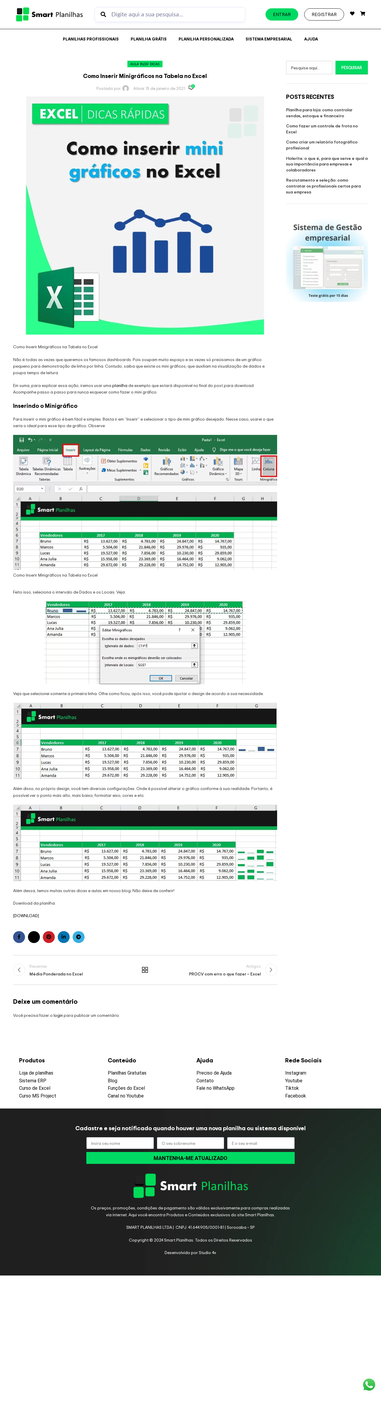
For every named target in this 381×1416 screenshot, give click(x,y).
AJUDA (311, 39)
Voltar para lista (145, 970)
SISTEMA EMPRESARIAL (269, 39)
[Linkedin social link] (64, 937)
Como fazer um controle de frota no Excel (322, 129)
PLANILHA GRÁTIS (149, 39)
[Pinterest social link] (49, 937)
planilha (119, 385)
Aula (134, 64)
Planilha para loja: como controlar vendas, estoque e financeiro (319, 112)
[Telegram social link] (79, 937)
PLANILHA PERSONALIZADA (206, 39)
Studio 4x (207, 1252)
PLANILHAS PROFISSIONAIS (91, 39)
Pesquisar (351, 67)
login (58, 1015)
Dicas (155, 64)
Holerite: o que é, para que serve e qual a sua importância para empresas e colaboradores (327, 164)
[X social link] (34, 937)
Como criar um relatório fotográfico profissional (321, 145)
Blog (144, 64)
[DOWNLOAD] (26, 915)
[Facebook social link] (19, 937)
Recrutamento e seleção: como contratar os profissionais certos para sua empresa (323, 185)
